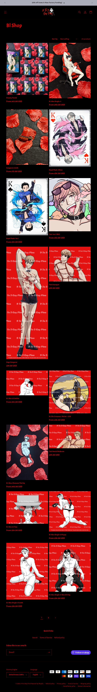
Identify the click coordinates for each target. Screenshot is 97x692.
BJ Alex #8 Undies (12, 398)
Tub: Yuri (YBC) (54, 234)
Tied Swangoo (54, 285)
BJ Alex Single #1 (55, 101)
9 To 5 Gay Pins (26, 683)
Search (35, 638)
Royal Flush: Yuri (12, 238)
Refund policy (59, 638)
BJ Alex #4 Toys (11, 527)
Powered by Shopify (37, 683)
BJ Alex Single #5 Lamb (14, 603)
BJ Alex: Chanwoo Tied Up (15, 483)
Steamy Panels (11, 98)
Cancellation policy (69, 686)
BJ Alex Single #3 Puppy (57, 535)
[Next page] (55, 617)
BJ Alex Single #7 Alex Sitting (59, 595)
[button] (5, 12)
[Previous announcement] (5, 3)
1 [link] (41, 617)
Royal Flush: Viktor (56, 170)
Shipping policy (86, 683)
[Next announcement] (92, 3)
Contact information (84, 686)
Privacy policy (61, 683)
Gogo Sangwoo (11, 362)
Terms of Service (46, 638)
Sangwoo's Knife (12, 168)
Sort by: (55, 39)
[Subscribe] (49, 652)
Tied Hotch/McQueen (56, 451)
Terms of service (73, 683)
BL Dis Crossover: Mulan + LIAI (60, 416)
